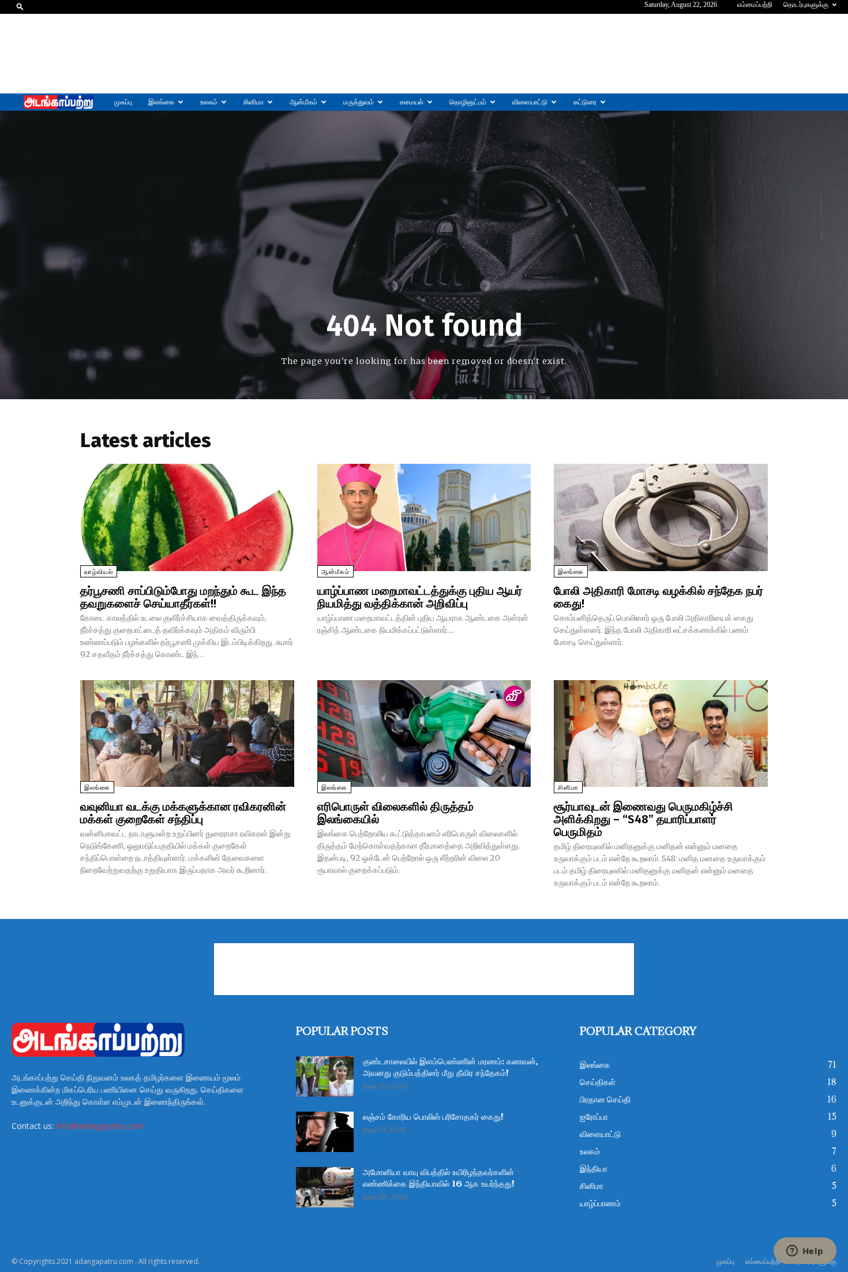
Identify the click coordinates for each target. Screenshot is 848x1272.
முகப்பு (123, 102)
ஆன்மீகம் (303, 102)
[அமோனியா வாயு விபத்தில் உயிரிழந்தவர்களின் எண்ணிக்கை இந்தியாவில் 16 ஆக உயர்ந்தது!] (325, 1187)
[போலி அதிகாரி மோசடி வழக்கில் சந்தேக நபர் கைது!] (661, 517)
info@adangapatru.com (100, 1125)
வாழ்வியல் (98, 572)
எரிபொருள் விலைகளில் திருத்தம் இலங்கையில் (395, 813)
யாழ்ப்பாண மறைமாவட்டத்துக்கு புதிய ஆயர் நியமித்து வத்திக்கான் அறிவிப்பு (419, 597)
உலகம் (208, 102)
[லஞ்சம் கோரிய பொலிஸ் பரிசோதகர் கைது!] (325, 1132)
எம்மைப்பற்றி (754, 5)
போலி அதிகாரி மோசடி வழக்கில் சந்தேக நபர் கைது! (658, 597)
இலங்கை (161, 102)
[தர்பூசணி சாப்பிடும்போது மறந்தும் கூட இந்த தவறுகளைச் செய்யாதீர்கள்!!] (187, 517)
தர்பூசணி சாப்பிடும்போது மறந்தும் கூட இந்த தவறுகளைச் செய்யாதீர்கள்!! (183, 597)
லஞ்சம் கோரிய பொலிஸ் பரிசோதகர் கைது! (433, 1117)
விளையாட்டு (529, 102)
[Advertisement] (424, 54)
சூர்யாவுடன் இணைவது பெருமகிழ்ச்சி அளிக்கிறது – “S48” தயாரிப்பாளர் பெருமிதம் (643, 819)
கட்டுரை (584, 102)
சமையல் (411, 102)
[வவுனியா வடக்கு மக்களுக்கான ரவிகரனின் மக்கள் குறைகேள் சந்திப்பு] (187, 733)
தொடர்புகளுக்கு (805, 5)
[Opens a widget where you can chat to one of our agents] (804, 1251)
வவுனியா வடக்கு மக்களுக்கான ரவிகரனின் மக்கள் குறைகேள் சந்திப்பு (183, 813)
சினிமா (253, 102)
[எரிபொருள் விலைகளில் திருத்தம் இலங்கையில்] (424, 733)
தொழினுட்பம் (467, 102)
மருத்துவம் (358, 102)
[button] (20, 6)
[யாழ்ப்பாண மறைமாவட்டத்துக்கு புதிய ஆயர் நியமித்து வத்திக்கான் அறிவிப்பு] (424, 517)
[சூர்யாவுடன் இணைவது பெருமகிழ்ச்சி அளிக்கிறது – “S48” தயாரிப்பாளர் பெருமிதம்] (661, 733)
